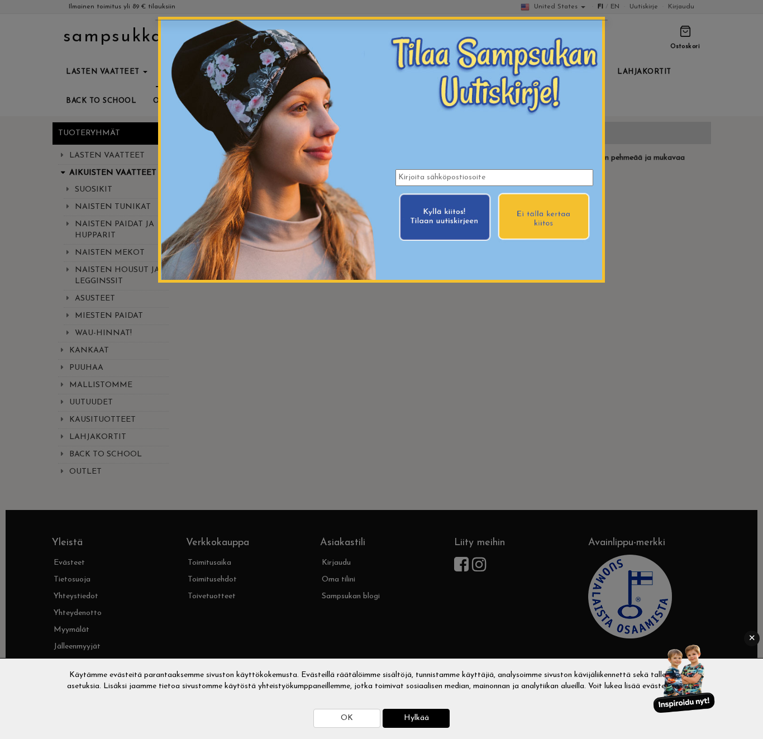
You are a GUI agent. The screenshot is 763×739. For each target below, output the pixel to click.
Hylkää (416, 718)
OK (347, 718)
